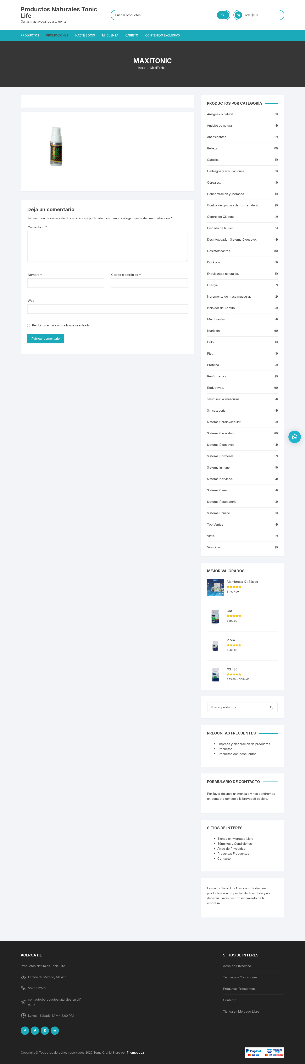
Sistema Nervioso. (220, 479)
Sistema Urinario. (219, 513)
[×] (294, 437)
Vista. (211, 536)
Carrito (131, 35)
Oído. (211, 342)
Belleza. (212, 148)
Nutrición (213, 331)
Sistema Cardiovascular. (224, 422)
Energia (212, 285)
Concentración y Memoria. (226, 194)
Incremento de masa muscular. (229, 296)
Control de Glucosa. (221, 217)
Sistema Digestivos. (221, 445)
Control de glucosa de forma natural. (233, 205)
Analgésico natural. (220, 114)
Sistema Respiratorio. (222, 502)
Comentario (37, 227)
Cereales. (214, 182)
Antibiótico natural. (220, 125)
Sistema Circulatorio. (221, 433)
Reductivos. (215, 388)
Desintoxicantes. (219, 251)
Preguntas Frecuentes (233, 854)
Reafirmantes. (217, 376)
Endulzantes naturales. (223, 274)
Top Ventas (215, 524)
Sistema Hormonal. (220, 456)
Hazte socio (85, 35)
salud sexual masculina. (223, 399)
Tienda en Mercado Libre (235, 839)
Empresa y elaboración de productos (243, 744)
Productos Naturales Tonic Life (59, 12)
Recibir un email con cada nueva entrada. (61, 325)
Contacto (224, 858)
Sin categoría (216, 410)
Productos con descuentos (236, 754)
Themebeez (135, 1052)
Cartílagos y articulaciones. (226, 171)
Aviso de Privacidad (231, 849)
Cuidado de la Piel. (220, 228)
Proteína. (213, 365)
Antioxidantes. (217, 137)
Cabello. (213, 160)
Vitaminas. (214, 547)
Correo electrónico (126, 275)
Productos (30, 35)
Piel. (210, 353)
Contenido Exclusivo (162, 35)
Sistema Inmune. (219, 467)
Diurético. (214, 262)
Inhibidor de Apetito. (221, 308)
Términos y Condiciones (234, 844)
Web (31, 301)
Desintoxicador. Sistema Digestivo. (232, 239)
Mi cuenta (110, 35)
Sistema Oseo (217, 490)
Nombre (35, 275)
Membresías (216, 319)
